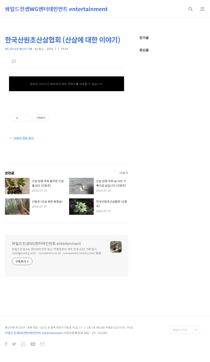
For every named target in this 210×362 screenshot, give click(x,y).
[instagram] (23, 344)
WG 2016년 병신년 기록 (18, 49)
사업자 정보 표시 (24, 137)
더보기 (124, 172)
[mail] (42, 344)
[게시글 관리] (26, 118)
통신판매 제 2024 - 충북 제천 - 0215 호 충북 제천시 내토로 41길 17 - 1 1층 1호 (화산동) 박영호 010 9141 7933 (69, 327)
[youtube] (32, 344)
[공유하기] (21, 118)
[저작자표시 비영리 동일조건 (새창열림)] (54, 118)
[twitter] (14, 344)
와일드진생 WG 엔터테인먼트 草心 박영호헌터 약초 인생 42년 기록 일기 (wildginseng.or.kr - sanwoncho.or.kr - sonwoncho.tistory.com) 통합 (56, 251)
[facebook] (6, 344)
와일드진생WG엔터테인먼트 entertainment (56, 9)
